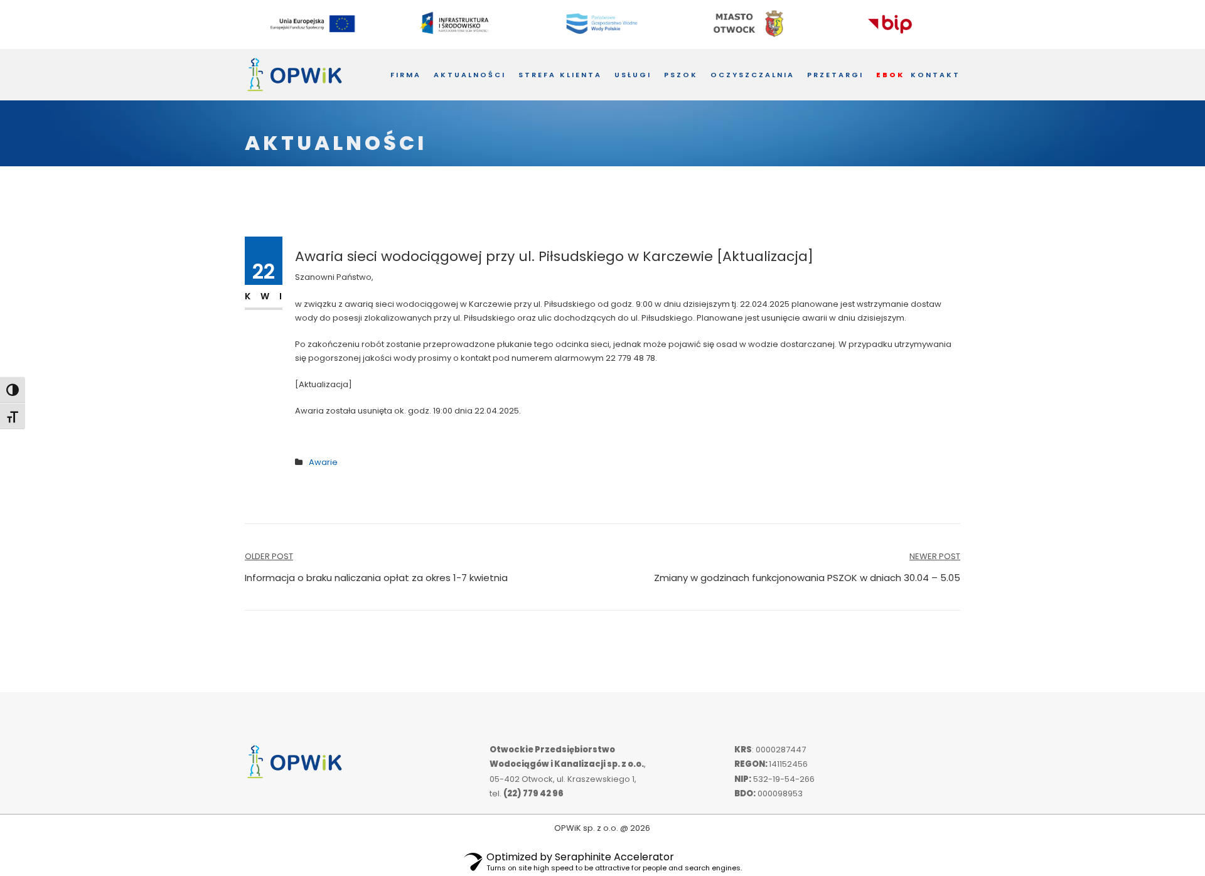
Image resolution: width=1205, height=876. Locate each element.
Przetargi (835, 75)
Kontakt (935, 75)
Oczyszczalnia (752, 75)
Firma (405, 75)
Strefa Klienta (560, 75)
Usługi (632, 75)
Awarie (323, 462)
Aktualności (470, 75)
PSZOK (681, 75)
